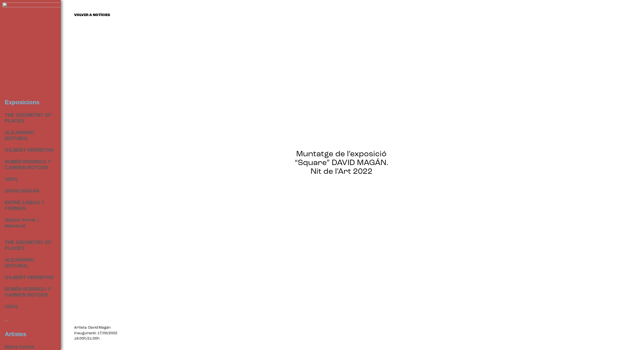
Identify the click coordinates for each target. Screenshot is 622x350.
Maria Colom (19, 347)
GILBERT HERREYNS (29, 150)
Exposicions (22, 102)
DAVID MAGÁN (22, 190)
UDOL (11, 179)
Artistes (15, 334)
